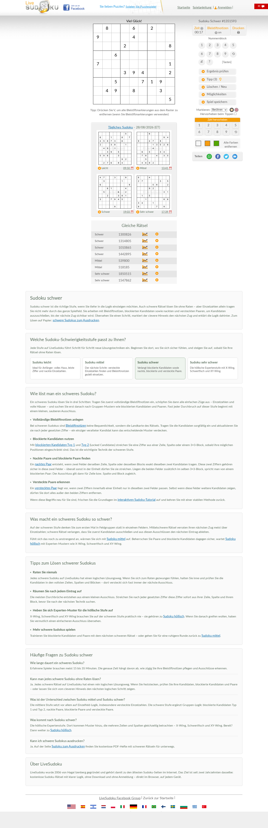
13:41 (167, 168)
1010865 (125, 247)
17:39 (167, 212)
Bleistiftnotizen (76, 425)
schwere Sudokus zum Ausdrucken (76, 320)
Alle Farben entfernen (231, 143)
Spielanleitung (202, 7)
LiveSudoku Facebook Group (120, 798)
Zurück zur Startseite (158, 798)
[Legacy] (236, 110)
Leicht (105, 168)
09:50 (128, 168)
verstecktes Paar (46, 488)
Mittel (143, 168)
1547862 (125, 280)
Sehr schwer (147, 212)
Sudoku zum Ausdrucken (68, 746)
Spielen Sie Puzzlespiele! (141, 6)
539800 (124, 260)
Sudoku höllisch (173, 616)
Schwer (106, 212)
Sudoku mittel (116, 539)
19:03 (128, 212)
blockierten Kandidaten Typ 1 (55, 445)
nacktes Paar (43, 464)
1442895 (125, 254)
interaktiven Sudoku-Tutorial (137, 499)
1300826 (125, 234)
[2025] (232, 110)
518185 (124, 267)
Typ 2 (85, 445)
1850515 (125, 273)
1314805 (125, 241)
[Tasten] (227, 62)
